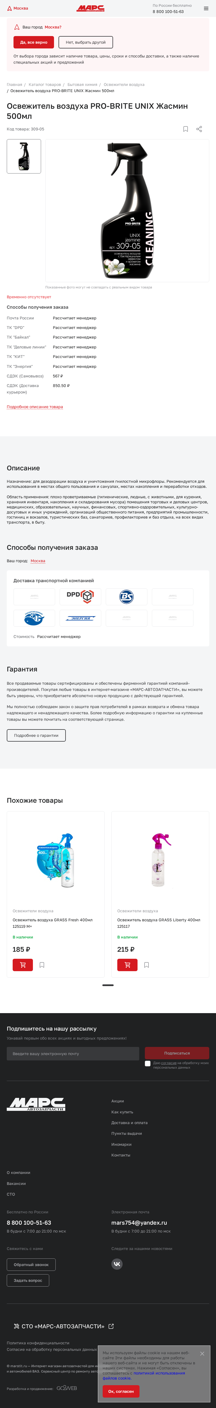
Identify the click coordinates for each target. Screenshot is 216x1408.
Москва (38, 560)
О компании (18, 1172)
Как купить (122, 1111)
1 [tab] (108, 985)
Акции (117, 1100)
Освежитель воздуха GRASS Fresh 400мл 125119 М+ (53, 922)
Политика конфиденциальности (38, 1342)
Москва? (53, 27)
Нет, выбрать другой (86, 42)
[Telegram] (170, 135)
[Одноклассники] (188, 135)
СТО (11, 1194)
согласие (169, 1063)
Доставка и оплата (129, 1122)
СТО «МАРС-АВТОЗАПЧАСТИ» (63, 1326)
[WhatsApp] (197, 135)
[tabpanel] (56, 894)
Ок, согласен (121, 1391)
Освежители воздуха (33, 910)
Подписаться (177, 1053)
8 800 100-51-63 (168, 11)
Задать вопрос (28, 1280)
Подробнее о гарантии (36, 735)
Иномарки (121, 1144)
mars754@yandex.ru (139, 1222)
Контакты (120, 1155)
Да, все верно (33, 42)
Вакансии (16, 1183)
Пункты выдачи (126, 1133)
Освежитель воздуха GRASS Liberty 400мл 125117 (158, 922)
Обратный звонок (31, 1264)
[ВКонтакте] (179, 135)
